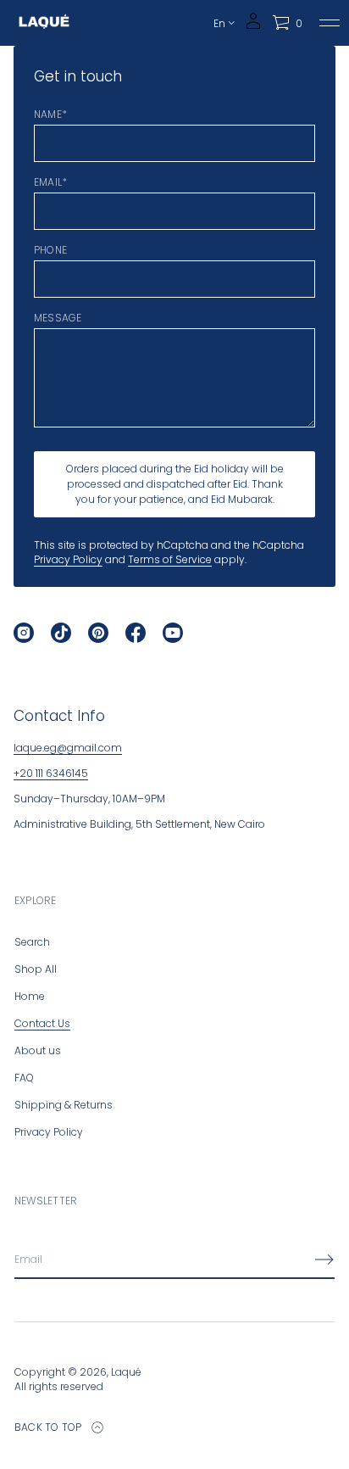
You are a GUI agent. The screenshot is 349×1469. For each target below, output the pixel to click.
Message (58, 318)
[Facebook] (135, 632)
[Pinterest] (98, 632)
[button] (287, 23)
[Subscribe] (324, 1259)
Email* (50, 182)
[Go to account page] (253, 27)
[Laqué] (44, 23)
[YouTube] (172, 632)
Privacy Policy (68, 559)
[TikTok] (61, 632)
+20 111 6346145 (51, 773)
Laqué (126, 1372)
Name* (50, 114)
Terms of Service (170, 559)
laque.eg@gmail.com (68, 747)
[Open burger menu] (329, 23)
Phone (50, 250)
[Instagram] (23, 632)
